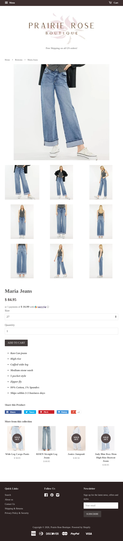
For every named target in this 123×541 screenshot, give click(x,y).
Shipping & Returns (14, 508)
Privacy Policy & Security (17, 513)
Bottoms (18, 60)
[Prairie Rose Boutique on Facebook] (46, 495)
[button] (61, 306)
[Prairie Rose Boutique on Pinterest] (52, 495)
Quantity (10, 325)
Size (7, 310)
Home (7, 60)
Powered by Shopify (81, 527)
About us (9, 499)
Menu (12, 3)
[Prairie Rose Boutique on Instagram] (57, 495)
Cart (115, 3)
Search (8, 495)
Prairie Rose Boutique (60, 527)
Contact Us (10, 504)
